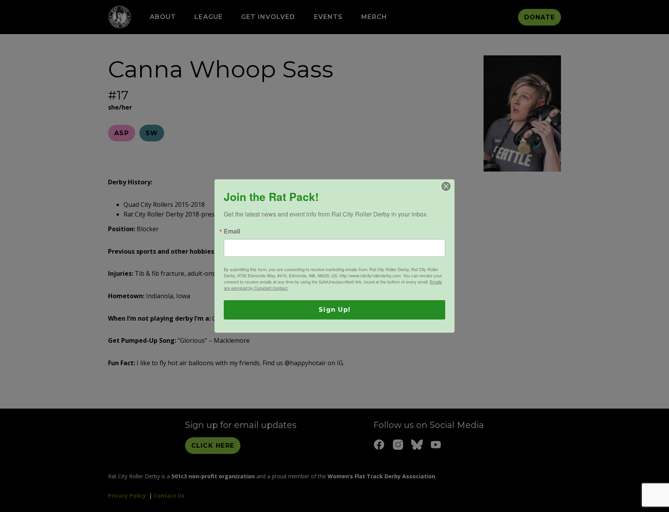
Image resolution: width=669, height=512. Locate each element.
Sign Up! (334, 309)
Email (232, 231)
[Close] (446, 186)
